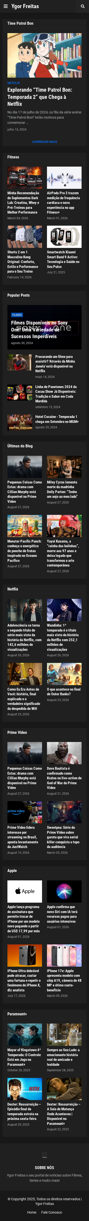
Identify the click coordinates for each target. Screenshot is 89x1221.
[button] (5, 6)
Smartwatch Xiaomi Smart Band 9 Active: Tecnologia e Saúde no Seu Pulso (63, 259)
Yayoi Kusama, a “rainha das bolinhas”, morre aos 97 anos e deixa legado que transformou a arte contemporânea (63, 553)
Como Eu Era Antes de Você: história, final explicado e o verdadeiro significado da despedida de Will (23, 699)
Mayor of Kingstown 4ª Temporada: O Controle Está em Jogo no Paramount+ (24, 1057)
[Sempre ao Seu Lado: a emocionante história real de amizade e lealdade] (64, 1035)
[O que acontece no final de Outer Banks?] (64, 674)
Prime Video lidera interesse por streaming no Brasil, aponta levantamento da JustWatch (22, 837)
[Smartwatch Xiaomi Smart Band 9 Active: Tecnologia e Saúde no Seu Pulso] (64, 237)
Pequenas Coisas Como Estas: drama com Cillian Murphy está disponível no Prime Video (24, 492)
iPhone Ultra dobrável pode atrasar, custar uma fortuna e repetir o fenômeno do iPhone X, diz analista (24, 980)
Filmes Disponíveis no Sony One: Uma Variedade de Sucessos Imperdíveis (39, 329)
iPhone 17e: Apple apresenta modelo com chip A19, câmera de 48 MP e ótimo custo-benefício (64, 980)
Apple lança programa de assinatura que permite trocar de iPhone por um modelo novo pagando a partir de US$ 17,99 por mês (23, 919)
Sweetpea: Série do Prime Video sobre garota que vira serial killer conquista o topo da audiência (63, 837)
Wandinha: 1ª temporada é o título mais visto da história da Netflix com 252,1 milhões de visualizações (63, 637)
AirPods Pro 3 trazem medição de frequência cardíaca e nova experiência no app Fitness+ (63, 203)
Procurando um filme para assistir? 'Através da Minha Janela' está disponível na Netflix (55, 363)
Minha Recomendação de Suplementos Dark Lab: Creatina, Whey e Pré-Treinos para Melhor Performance (23, 203)
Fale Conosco (51, 1212)
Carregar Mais (44, 142)
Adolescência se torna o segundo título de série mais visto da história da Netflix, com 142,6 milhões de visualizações (24, 637)
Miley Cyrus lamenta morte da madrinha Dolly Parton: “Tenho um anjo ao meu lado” (62, 489)
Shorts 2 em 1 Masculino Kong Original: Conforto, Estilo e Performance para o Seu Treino (22, 262)
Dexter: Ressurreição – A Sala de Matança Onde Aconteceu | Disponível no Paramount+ (63, 1114)
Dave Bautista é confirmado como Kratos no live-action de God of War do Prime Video (64, 778)
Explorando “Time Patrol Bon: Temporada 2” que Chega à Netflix (39, 97)
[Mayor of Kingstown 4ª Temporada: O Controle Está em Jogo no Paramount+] (24, 1035)
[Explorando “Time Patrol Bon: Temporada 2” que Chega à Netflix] (44, 55)
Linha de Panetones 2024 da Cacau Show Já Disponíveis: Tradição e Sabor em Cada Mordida (56, 394)
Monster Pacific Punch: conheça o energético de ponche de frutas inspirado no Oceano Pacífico (24, 551)
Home (31, 1212)
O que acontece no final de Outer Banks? (64, 692)
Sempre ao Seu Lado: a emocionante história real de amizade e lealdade (63, 1057)
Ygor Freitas (25, 6)
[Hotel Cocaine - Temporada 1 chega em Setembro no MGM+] (19, 422)
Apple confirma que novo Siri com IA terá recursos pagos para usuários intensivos (62, 914)
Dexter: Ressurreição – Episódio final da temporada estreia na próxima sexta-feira (24, 1111)
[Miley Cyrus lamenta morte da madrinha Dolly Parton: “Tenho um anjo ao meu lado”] (64, 467)
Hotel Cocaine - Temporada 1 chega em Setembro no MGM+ (57, 419)
